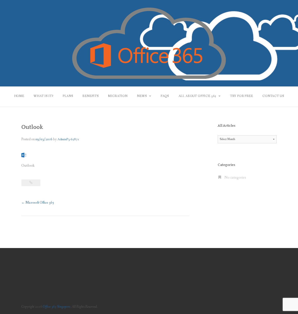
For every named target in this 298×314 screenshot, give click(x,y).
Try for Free (241, 96)
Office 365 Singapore (56, 306)
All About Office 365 (197, 96)
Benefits (90, 96)
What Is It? (43, 96)
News (142, 96)
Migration (118, 96)
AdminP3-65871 (68, 139)
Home (19, 96)
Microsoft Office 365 (37, 202)
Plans (68, 96)
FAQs (165, 96)
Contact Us (273, 96)
